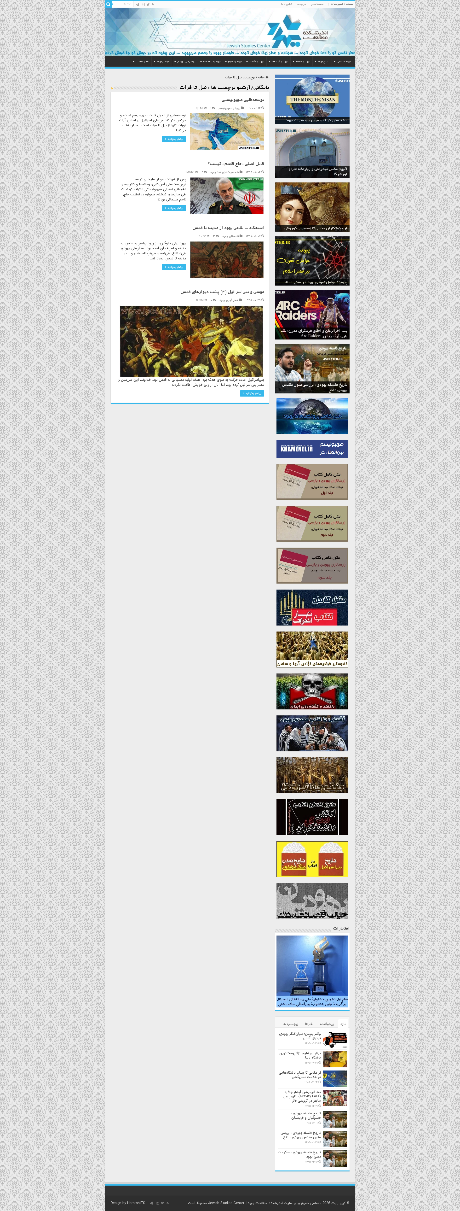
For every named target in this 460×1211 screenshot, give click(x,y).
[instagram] (143, 4)
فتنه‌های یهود (230, 236)
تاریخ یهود (323, 61)
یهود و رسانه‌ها (211, 61)
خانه (261, 77)
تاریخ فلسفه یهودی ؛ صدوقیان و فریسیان (306, 1116)
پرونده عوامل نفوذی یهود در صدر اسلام (315, 282)
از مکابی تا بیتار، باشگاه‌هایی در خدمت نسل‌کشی (300, 1075)
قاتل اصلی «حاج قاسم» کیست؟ (236, 164)
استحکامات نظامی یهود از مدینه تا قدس (228, 228)
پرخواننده (327, 1024)
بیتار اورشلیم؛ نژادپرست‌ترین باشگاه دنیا (300, 1055)
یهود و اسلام (303, 61)
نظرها (309, 1024)
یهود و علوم (235, 61)
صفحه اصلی (317, 4)
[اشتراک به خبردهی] (112, 89)
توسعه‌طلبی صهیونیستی (243, 100)
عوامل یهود (163, 61)
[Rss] (153, 4)
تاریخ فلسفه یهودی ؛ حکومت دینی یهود (299, 1154)
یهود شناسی (344, 61)
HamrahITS (136, 1203)
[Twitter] (148, 4)
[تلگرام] (137, 4)
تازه (343, 1024)
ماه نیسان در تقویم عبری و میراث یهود (316, 120)
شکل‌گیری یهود (229, 300)
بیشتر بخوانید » (174, 139)
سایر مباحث (142, 61)
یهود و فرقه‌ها (280, 61)
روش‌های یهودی (186, 61)
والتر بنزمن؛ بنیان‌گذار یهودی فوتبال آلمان (300, 1036)
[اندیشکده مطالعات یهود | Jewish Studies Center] (230, 32)
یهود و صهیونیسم (229, 108)
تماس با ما (286, 4)
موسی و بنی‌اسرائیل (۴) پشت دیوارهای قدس (222, 292)
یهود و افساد (256, 61)
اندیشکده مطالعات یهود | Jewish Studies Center (245, 1203)
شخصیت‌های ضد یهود (224, 172)
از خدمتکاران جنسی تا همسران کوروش (315, 228)
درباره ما (301, 4)
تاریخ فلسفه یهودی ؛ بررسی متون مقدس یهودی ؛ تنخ (301, 1135)
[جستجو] (108, 4)
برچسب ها (290, 1024)
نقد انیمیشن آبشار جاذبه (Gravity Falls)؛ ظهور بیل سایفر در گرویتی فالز (302, 1096)
